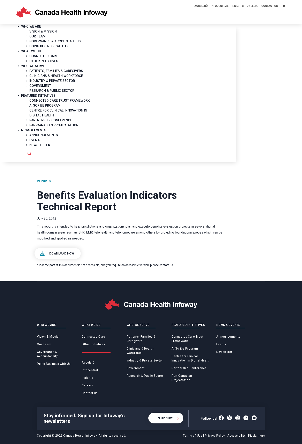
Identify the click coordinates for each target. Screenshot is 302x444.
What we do (91, 325)
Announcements (228, 336)
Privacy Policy (215, 435)
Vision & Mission (48, 336)
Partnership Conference (189, 368)
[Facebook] (221, 418)
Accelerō (201, 5)
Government (136, 368)
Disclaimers (256, 435)
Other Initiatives (93, 344)
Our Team (44, 344)
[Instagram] (238, 418)
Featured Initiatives (188, 325)
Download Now (61, 253)
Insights (238, 5)
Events (221, 344)
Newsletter (224, 351)
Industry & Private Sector (145, 360)
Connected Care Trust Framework (187, 339)
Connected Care (93, 336)
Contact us (269, 5)
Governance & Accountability (47, 354)
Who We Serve (138, 325)
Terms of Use (192, 435)
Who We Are (46, 325)
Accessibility (236, 435)
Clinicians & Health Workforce (140, 351)
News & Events (228, 325)
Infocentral (219, 5)
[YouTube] (254, 418)
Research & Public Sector (145, 375)
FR (283, 5)
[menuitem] (32, 26)
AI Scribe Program (185, 348)
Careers (252, 5)
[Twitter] (229, 418)
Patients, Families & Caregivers (141, 339)
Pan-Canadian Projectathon (182, 378)
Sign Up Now (163, 418)
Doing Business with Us (53, 363)
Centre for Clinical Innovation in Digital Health (191, 358)
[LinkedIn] (246, 418)
